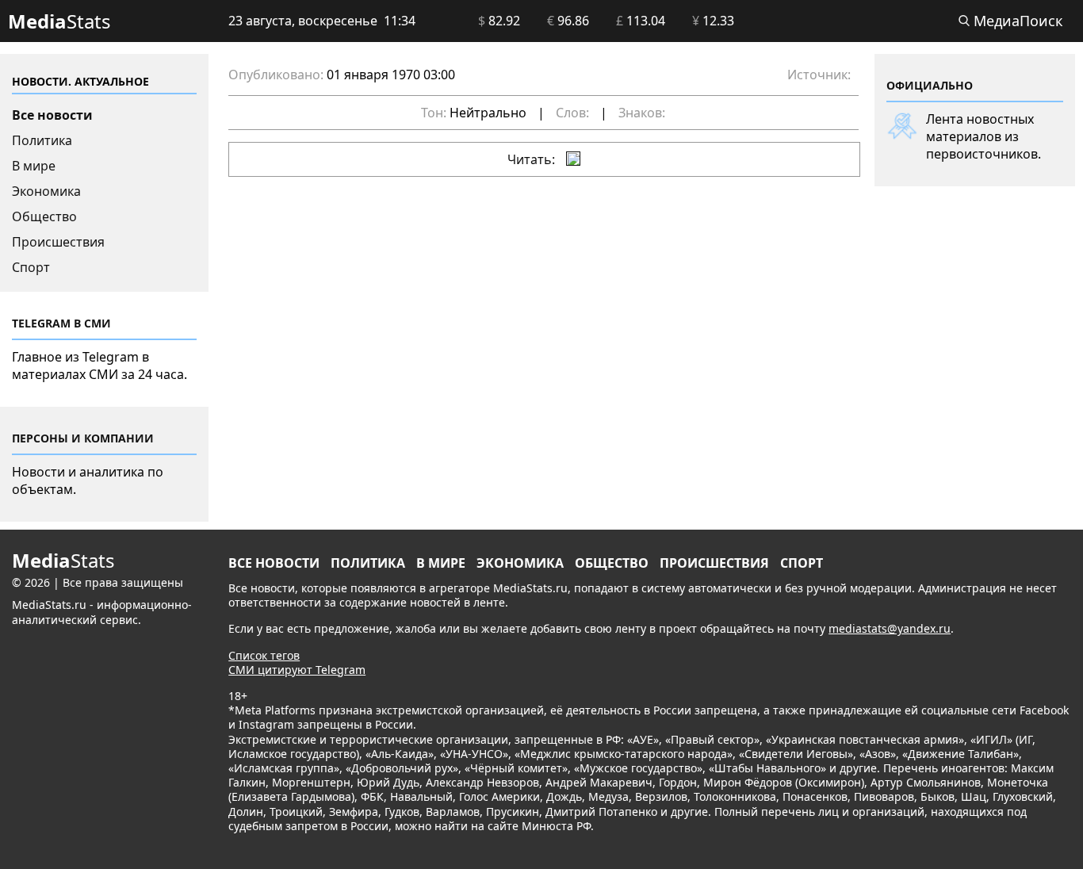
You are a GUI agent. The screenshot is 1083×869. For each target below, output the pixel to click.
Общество (44, 216)
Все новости (52, 115)
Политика (42, 140)
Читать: (532, 159)
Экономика (46, 191)
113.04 (640, 20)
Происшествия (58, 242)
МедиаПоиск (1016, 20)
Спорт (31, 267)
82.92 (499, 20)
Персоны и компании (83, 438)
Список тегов (264, 655)
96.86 (568, 20)
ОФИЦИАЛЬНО (929, 85)
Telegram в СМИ (61, 323)
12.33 (713, 20)
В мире (33, 165)
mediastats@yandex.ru (890, 628)
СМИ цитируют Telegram (296, 669)
